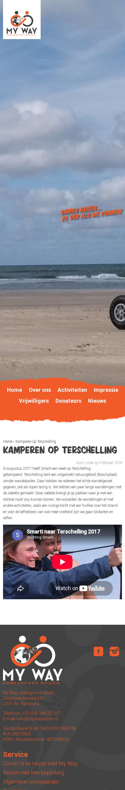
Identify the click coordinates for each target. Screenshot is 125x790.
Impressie (106, 390)
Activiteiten (72, 390)
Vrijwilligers (34, 401)
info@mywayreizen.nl (37, 718)
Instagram (114, 651)
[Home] (22, 19)
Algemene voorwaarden (31, 781)
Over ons (40, 390)
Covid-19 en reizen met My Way (40, 763)
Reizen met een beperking (33, 772)
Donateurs (68, 401)
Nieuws (97, 401)
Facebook (98, 651)
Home (7, 441)
